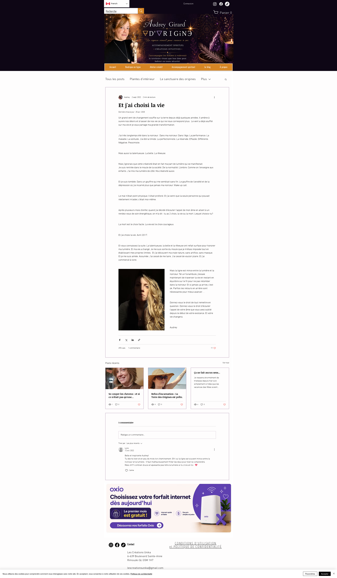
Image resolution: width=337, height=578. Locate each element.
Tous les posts (115, 79)
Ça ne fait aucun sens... (207, 372)
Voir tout (226, 363)
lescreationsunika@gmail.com (145, 568)
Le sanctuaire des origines (178, 79)
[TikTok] (227, 4)
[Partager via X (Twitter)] (126, 340)
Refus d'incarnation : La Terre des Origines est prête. (167, 395)
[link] (223, 12)
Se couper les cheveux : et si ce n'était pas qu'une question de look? (124, 395)
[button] (133, 67)
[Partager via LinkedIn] (132, 340)
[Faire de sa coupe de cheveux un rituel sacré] (124, 378)
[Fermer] (333, 574)
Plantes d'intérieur (142, 79)
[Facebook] (221, 4)
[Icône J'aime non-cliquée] (126, 470)
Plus (204, 79)
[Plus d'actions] (214, 97)
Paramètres (310, 573)
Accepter (324, 573)
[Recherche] (141, 11)
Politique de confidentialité (141, 573)
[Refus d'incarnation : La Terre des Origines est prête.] (167, 378)
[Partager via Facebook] (119, 340)
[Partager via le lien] (139, 340)
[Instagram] (215, 4)
